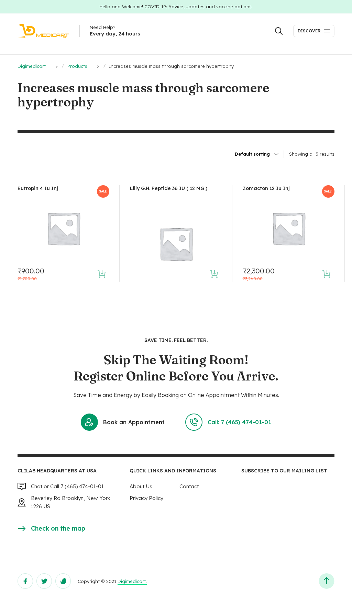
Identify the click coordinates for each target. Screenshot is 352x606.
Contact (189, 486)
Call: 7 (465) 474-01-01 (239, 422)
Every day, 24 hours (115, 33)
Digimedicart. (132, 581)
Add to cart (101, 274)
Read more (214, 274)
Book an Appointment (134, 422)
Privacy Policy (146, 498)
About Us (141, 486)
